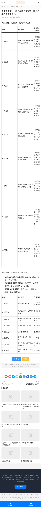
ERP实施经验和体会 (27, 443)
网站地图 (36, 495)
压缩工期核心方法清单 (33, 384)
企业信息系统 (5, 461)
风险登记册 (24, 424)
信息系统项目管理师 (12, 7)
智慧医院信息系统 (26, 461)
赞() (18, 17)
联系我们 (20, 486)
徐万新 (3, 7)
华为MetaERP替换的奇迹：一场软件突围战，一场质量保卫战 (30, 406)
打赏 (25, 359)
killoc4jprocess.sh (7, 384)
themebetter (27, 495)
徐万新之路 (20, 2)
